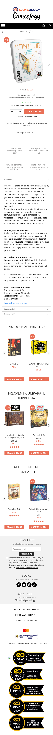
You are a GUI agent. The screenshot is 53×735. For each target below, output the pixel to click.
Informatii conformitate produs (16, 303)
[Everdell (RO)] (39, 418)
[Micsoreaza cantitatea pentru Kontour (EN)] (12, 111)
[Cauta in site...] (50, 25)
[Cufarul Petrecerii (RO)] (39, 347)
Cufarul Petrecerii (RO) (39, 363)
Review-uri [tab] (9, 314)
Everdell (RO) (39, 435)
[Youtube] (24, 584)
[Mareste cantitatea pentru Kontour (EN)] (20, 111)
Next (49, 64)
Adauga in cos (34, 111)
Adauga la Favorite (25, 132)
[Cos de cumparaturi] (43, 25)
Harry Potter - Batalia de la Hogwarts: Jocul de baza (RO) (14, 436)
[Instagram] (34, 584)
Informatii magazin (25, 609)
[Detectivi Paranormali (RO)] (39, 492)
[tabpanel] (26, 61)
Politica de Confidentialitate (27, 567)
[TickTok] (29, 584)
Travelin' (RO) (14, 509)
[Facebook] (18, 584)
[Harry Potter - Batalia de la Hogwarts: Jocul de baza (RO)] (14, 418)
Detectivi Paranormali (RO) (39, 510)
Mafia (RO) (14, 363)
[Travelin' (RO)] (14, 492)
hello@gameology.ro (28, 600)
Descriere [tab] (8, 179)
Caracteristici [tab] (9, 309)
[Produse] (3, 26)
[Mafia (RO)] (14, 347)
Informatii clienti (25, 615)
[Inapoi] (2, 32)
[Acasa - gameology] (26, 9)
